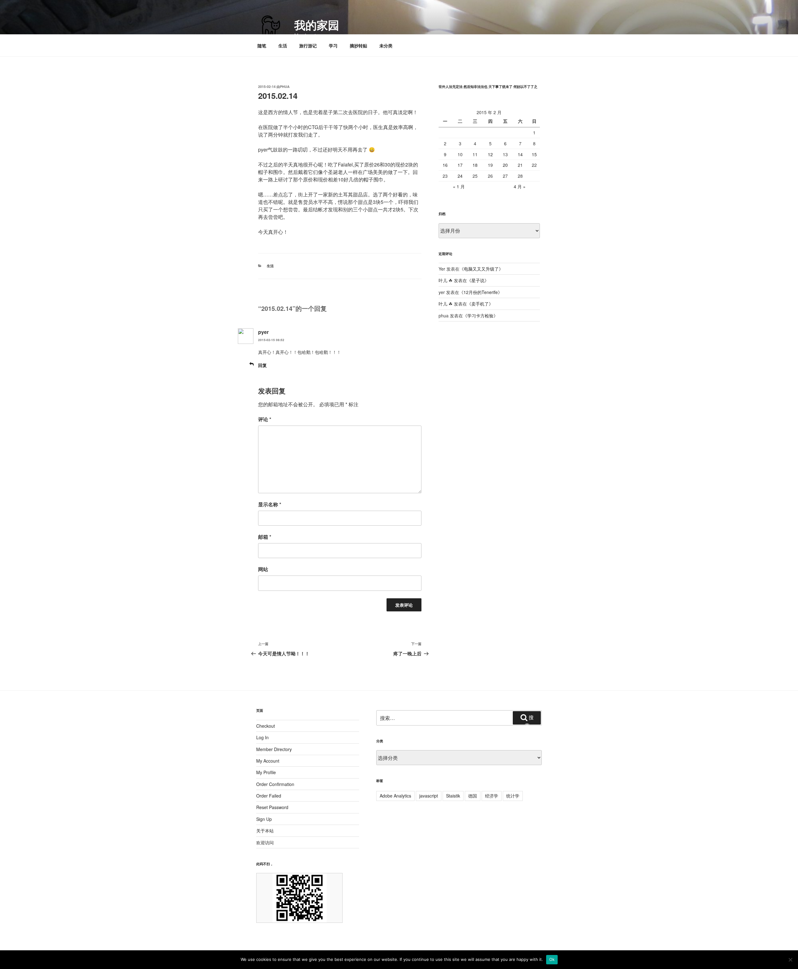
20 (505, 165)
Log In (262, 737)
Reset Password (272, 807)
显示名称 (269, 504)
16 (445, 165)
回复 (262, 365)
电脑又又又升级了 (481, 269)
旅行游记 (308, 45)
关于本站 (265, 830)
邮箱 (264, 536)
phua (285, 86)
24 (460, 176)
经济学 (491, 796)
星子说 (477, 280)
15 (534, 154)
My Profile (266, 772)
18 (475, 165)
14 (520, 154)
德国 (472, 796)
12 (490, 154)
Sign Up (264, 819)
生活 (282, 45)
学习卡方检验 (480, 315)
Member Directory (274, 749)
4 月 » (520, 186)
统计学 (512, 796)
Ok (552, 959)
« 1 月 (459, 186)
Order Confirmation (275, 784)
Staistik (453, 796)
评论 (264, 419)
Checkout (265, 726)
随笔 (261, 45)
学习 (333, 45)
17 (460, 165)
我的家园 (316, 25)
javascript (428, 796)
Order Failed (268, 796)
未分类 (385, 45)
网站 (263, 569)
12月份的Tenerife (481, 292)
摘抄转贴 (358, 45)
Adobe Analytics (395, 796)
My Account (267, 761)
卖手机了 (480, 304)
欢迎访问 (265, 842)
